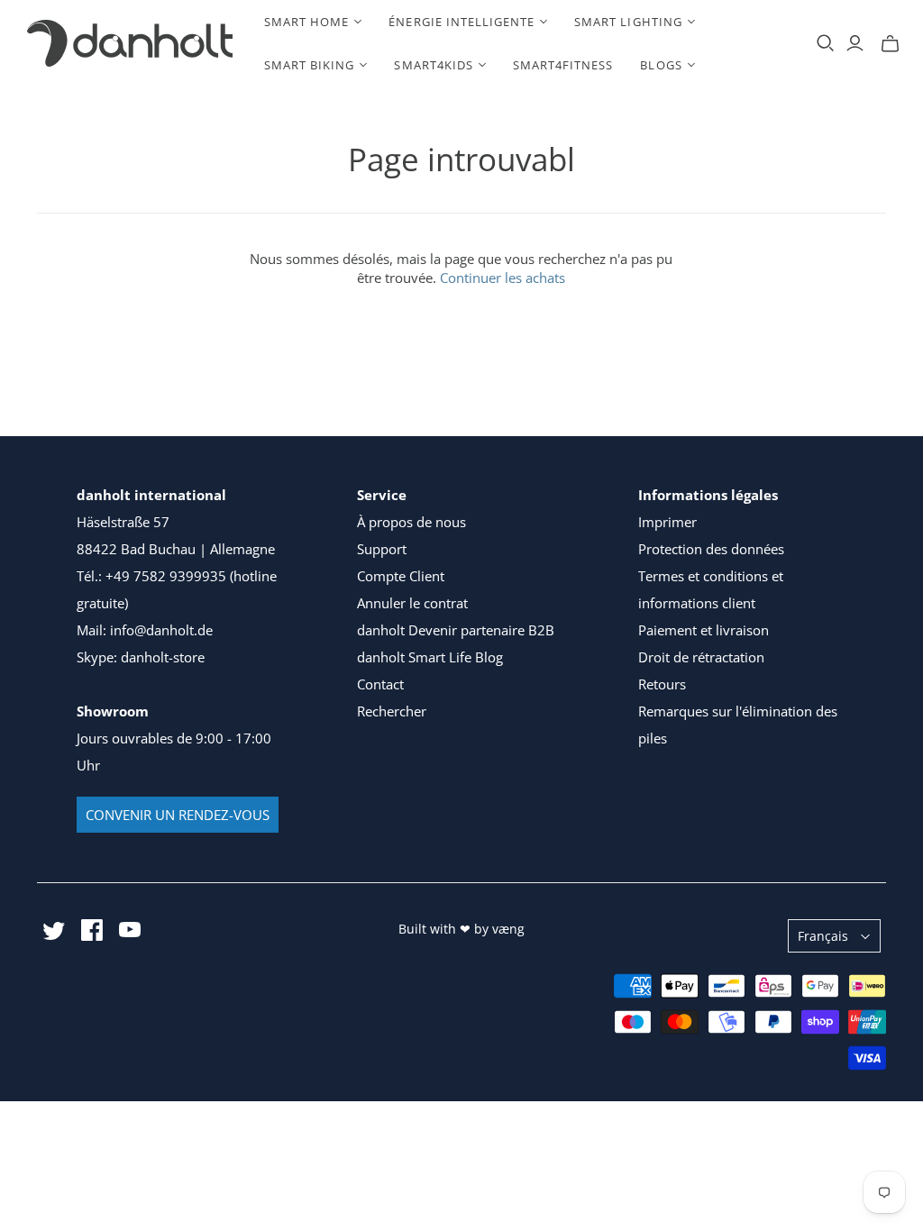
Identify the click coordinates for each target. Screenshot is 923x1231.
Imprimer (667, 522)
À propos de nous (411, 522)
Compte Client (400, 576)
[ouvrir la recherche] (826, 43)
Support (382, 549)
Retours (662, 684)
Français (823, 935)
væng (508, 928)
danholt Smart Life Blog (430, 657)
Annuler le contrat (412, 603)
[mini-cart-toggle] (890, 43)
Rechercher (391, 711)
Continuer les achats (502, 278)
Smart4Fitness (563, 65)
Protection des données (711, 549)
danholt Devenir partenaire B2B (455, 630)
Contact (380, 684)
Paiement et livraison (703, 630)
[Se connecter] (854, 43)
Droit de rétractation (701, 657)
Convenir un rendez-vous (178, 815)
